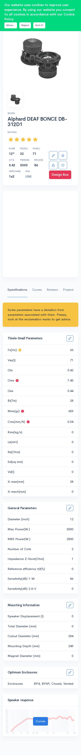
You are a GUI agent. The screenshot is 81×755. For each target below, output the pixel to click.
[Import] (53, 165)
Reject (25, 25)
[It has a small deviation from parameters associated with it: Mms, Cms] (20, 350)
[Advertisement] (40, 234)
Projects (68, 290)
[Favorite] (63, 165)
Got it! (39, 25)
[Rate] (63, 155)
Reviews (52, 290)
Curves (37, 290)
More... (10, 25)
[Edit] (53, 155)
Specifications (17, 290)
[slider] (23, 139)
